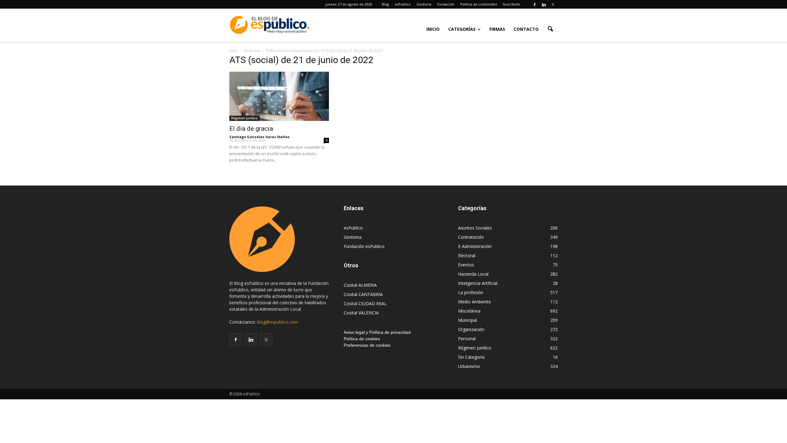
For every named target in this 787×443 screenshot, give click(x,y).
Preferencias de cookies (367, 345)
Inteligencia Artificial (477, 283)
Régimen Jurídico (244, 118)
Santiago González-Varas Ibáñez (259, 136)
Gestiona (424, 4)
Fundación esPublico (364, 246)
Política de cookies (362, 338)
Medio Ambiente (474, 302)
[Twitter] (553, 4)
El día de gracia (251, 128)
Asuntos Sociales (475, 228)
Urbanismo (469, 366)
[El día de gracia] (279, 96)
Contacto (526, 29)
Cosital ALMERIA (360, 285)
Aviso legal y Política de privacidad (377, 332)
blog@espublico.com (277, 322)
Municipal (467, 320)
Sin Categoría (471, 357)
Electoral (466, 255)
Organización (471, 329)
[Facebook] (534, 4)
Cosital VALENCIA (361, 313)
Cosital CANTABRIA (363, 294)
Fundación (445, 4)
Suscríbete (511, 4)
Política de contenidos (478, 4)
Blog (385, 4)
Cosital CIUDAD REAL (365, 303)
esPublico (403, 4)
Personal (467, 338)
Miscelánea (469, 311)
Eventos (466, 265)
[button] (550, 28)
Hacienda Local (473, 274)
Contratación (471, 237)
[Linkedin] (543, 4)
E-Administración (475, 246)
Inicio (433, 29)
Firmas (497, 29)
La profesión (470, 292)
